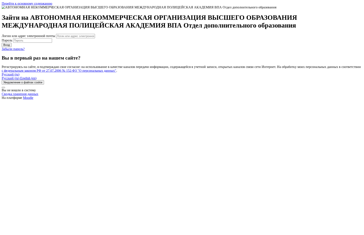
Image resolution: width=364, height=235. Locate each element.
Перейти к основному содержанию (27, 3)
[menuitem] (11, 78)
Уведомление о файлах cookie (22, 82)
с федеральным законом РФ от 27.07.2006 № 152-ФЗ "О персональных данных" (59, 70)
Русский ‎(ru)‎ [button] (10, 74)
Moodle (28, 98)
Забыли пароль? (13, 49)
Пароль (7, 40)
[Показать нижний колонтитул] (3, 87)
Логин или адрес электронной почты (29, 36)
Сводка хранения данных (20, 94)
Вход (6, 44)
